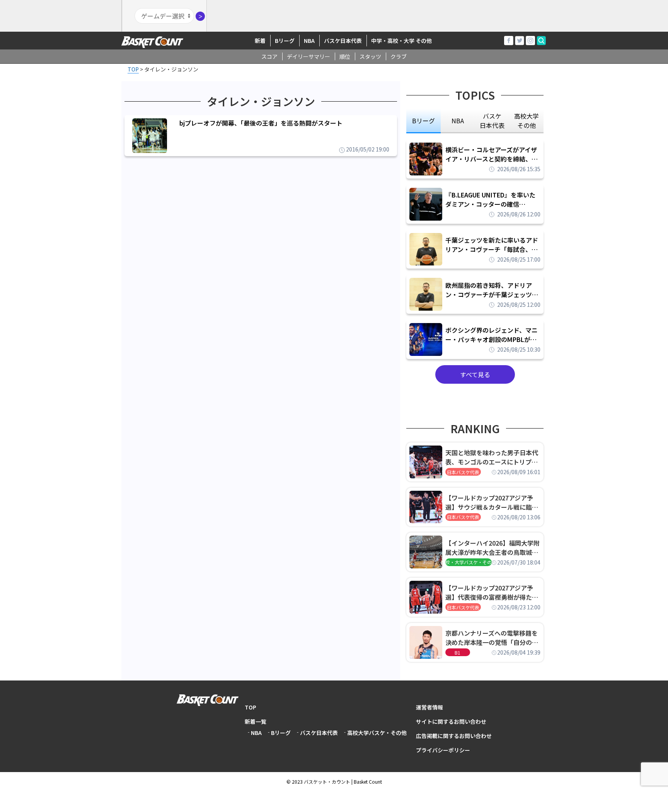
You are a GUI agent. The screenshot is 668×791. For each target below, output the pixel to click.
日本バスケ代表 (463, 472)
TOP (250, 707)
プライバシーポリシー (443, 750)
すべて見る (475, 374)
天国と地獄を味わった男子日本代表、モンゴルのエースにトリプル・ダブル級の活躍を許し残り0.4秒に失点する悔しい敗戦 (492, 457)
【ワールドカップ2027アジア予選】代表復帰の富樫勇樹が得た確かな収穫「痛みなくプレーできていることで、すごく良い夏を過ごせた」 (491, 592)
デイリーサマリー (308, 56)
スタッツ (370, 56)
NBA (309, 40)
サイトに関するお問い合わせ (451, 721)
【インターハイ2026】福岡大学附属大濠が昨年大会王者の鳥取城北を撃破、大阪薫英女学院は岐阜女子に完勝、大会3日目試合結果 (492, 547)
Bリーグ (285, 40)
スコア (269, 56)
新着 (260, 40)
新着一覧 (255, 721)
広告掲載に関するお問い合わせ (454, 736)
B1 (457, 652)
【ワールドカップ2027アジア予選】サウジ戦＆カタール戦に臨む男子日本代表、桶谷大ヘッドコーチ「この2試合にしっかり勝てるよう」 (491, 502)
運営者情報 (429, 707)
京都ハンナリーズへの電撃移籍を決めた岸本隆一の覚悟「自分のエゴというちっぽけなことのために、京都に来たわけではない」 (491, 637)
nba (458, 120)
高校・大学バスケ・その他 (468, 562)
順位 (344, 56)
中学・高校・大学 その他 (401, 40)
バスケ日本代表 (343, 40)
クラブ (398, 56)
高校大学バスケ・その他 (377, 733)
